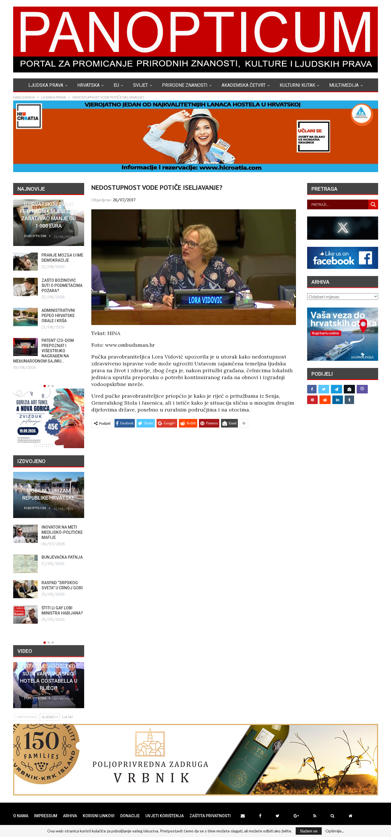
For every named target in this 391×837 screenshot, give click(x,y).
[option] (48, 285)
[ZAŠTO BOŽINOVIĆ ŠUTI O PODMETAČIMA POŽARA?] (25, 287)
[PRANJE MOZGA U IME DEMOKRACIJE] (25, 262)
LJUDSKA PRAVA (45, 85)
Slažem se (308, 830)
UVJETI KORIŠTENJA (164, 816)
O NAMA (20, 816)
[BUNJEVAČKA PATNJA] (25, 564)
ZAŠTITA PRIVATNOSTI (210, 816)
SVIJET (140, 85)
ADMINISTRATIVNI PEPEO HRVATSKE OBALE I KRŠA (58, 315)
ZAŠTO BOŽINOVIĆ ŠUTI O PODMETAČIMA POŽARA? (62, 285)
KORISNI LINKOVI (98, 816)
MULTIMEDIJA (344, 85)
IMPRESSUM (45, 816)
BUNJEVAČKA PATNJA (62, 557)
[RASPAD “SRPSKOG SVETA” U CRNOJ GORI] (25, 589)
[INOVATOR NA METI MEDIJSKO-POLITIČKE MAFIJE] (25, 534)
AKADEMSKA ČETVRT (244, 85)
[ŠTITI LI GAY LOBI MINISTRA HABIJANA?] (25, 614)
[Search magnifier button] (373, 204)
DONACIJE (130, 816)
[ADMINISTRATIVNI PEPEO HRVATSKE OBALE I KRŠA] (25, 317)
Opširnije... (334, 831)
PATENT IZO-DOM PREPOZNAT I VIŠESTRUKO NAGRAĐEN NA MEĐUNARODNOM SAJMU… (43, 350)
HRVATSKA (88, 85)
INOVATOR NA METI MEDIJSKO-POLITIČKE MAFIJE (62, 532)
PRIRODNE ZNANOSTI (185, 85)
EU (116, 85)
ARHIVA (70, 816)
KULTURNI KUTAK (297, 85)
